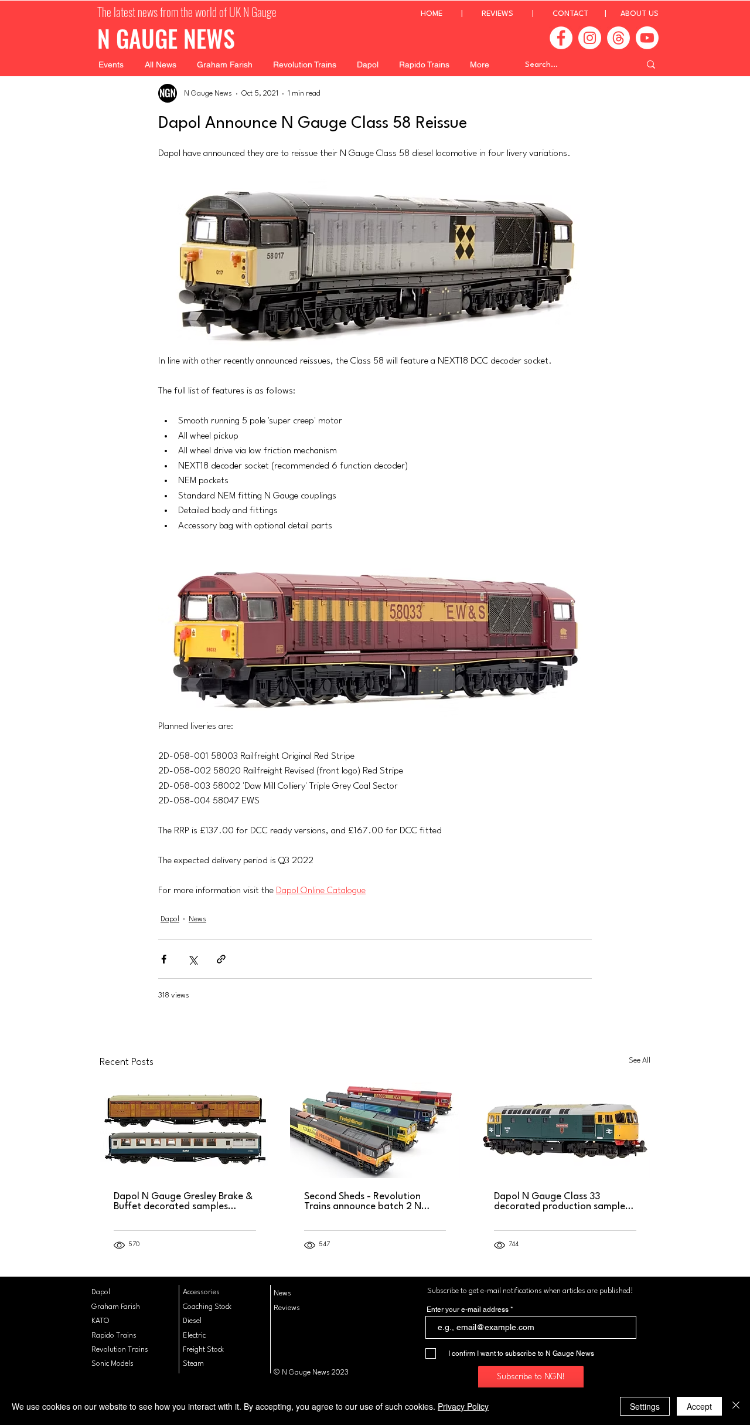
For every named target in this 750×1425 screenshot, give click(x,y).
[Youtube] (647, 37)
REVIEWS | (517, 14)
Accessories (201, 1292)
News (197, 919)
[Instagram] (589, 37)
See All (639, 1060)
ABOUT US (640, 14)
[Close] (736, 1406)
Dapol (170, 919)
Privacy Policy (463, 1406)
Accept (699, 1406)
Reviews (287, 1308)
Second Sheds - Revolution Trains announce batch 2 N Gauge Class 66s (362, 1202)
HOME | (451, 14)
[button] (111, 64)
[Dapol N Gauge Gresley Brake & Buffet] (185, 1130)
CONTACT (570, 14)
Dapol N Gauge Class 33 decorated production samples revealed (561, 1202)
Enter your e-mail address (468, 1309)
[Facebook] (561, 37)
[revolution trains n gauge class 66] (375, 1130)
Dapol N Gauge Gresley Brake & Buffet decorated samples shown (183, 1202)
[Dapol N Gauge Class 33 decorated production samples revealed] (565, 1130)
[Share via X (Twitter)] (192, 959)
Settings (645, 1406)
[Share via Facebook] (163, 959)
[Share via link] (221, 959)
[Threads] (618, 37)
